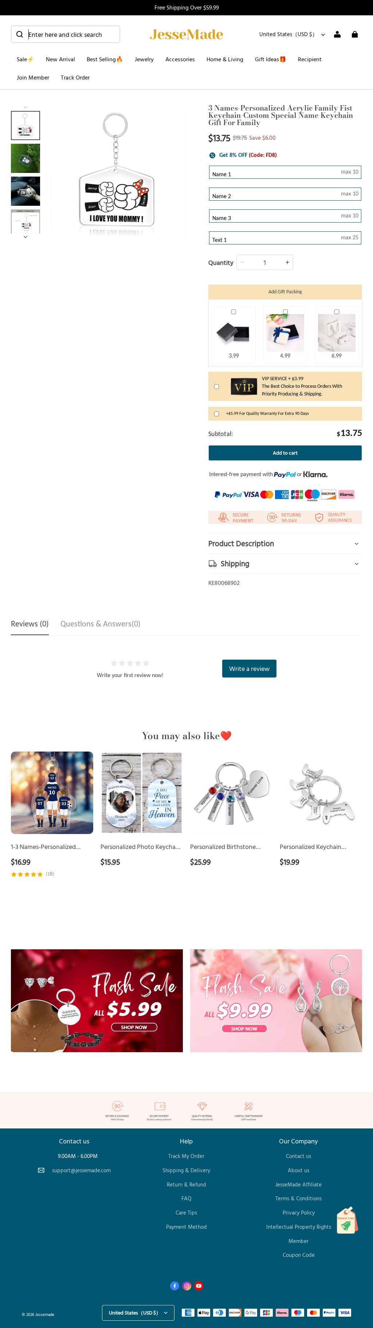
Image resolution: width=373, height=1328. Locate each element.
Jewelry (144, 59)
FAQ (186, 1198)
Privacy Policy (299, 1212)
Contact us (298, 1156)
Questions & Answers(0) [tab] (100, 624)
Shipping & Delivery (186, 1170)
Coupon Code (299, 1255)
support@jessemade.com (81, 1170)
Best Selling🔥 (105, 59)
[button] (65, 34)
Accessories (180, 59)
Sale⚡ (25, 59)
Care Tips (186, 1212)
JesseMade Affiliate (298, 1184)
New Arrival (60, 59)
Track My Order (186, 1156)
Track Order (75, 77)
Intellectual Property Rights (298, 1227)
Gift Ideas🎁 (270, 59)
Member (298, 1241)
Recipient (310, 59)
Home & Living (225, 59)
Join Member (33, 77)
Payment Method (186, 1227)
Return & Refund (186, 1184)
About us (298, 1170)
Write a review (249, 668)
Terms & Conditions (298, 1198)
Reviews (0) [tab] (30, 624)
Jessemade (44, 1314)
